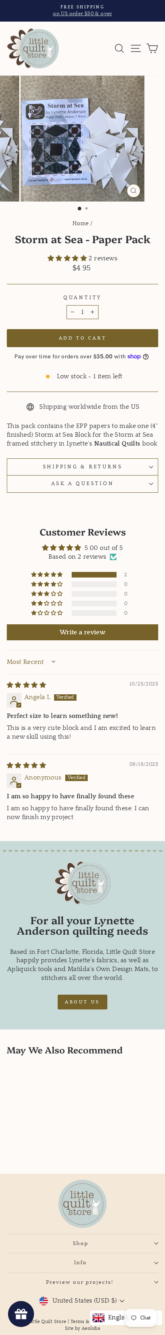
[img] (26, 685)
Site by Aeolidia (82, 1328)
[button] (68, 258)
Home (80, 223)
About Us (82, 1002)
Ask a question (82, 483)
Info (80, 1262)
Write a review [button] (82, 632)
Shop (81, 1243)
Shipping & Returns (83, 467)
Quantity (82, 297)
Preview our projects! (80, 1282)
